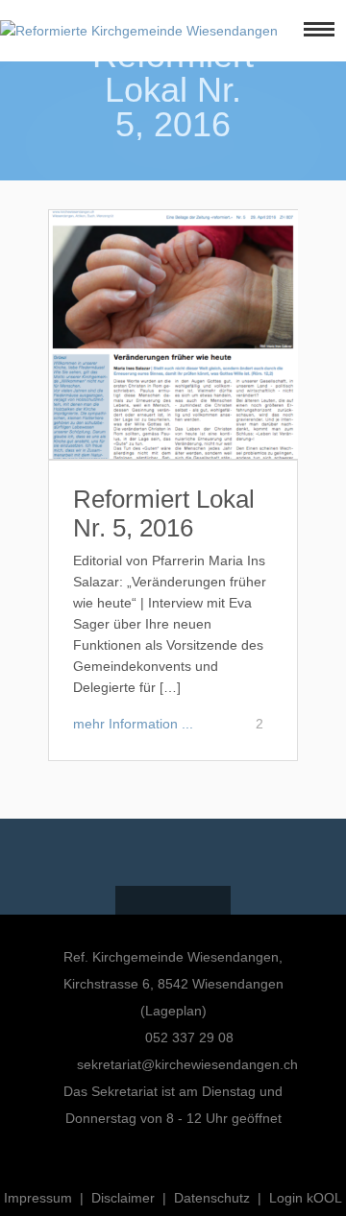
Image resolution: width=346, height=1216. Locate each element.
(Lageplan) (173, 1010)
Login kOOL (305, 1197)
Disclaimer (123, 1197)
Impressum (38, 1197)
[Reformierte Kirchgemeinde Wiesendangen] (139, 30)
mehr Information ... (133, 723)
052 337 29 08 (187, 1037)
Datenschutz (212, 1197)
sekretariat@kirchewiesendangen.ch (187, 1064)
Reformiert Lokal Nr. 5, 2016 (164, 513)
